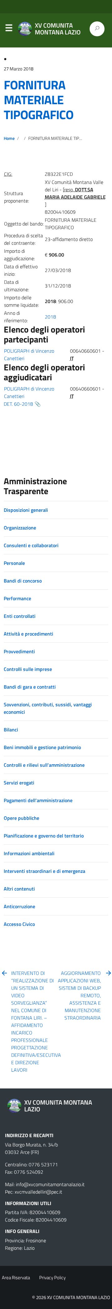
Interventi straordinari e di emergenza (44, 871)
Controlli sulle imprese (28, 669)
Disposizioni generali (26, 510)
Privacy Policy (52, 1277)
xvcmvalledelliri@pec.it (38, 1191)
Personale (14, 563)
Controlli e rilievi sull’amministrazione (44, 765)
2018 (50, 316)
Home (9, 138)
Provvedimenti (19, 651)
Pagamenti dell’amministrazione (38, 800)
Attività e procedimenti (28, 633)
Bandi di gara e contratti (30, 686)
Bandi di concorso (23, 580)
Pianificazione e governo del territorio (44, 835)
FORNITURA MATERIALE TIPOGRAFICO (38, 99)
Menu (8, 29)
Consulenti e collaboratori (31, 545)
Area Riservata (16, 1277)
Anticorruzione (19, 906)
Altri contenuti (19, 888)
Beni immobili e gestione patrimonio (42, 747)
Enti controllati (19, 616)
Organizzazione (20, 527)
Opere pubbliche (21, 818)
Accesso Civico (19, 924)
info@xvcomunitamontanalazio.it (50, 1184)
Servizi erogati (19, 782)
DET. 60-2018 (18, 404)
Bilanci (11, 729)
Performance (17, 598)
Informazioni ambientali (29, 853)
